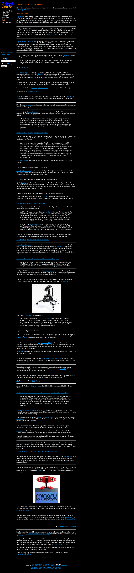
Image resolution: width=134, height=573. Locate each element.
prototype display (48, 271)
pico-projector (46, 318)
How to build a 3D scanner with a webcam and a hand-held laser (36, 451)
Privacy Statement (46, 557)
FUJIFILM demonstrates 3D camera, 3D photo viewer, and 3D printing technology (42, 393)
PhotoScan (53, 344)
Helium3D (60, 246)
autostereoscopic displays (42, 534)
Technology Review (42, 240)
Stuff (33, 381)
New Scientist (31, 240)
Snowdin (66, 457)
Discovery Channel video (40, 88)
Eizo (17, 179)
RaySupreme (20, 17)
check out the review (22, 510)
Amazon (65, 281)
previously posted (26, 443)
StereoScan (19, 351)
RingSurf (37, 564)
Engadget (25, 183)
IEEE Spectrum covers (23, 171)
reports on (29, 105)
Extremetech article (51, 34)
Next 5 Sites (42, 568)
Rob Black (33, 224)
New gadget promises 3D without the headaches (31, 203)
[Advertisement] (7, 38)
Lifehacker (63, 369)
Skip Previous (47, 567)
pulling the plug (35, 386)
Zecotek (40, 74)
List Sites (58, 568)
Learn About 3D (59, 544)
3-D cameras (29, 534)
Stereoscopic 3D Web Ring (47, 564)
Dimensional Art (70, 519)
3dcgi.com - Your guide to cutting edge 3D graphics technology (49, 565)
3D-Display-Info (29, 315)
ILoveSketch (20, 419)
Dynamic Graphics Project (43, 417)
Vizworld (26, 67)
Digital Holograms (66, 517)
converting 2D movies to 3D (52, 358)
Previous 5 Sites (37, 567)
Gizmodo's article (21, 338)
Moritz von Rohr (51, 212)
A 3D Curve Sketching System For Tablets (29, 410)
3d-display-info (32, 91)
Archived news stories (67, 526)
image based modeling (45, 343)
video (40, 471)
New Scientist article (24, 245)
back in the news (32, 112)
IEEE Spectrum (21, 240)
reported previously (25, 72)
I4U (17, 381)
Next (59, 567)
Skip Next (35, 568)
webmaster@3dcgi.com (23, 554)
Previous (54, 567)
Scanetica (19, 431)
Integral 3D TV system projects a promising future (32, 133)
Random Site (50, 568)
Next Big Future (21, 160)
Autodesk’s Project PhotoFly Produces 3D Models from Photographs (37, 259)
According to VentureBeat (24, 41)
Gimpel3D (66, 55)
